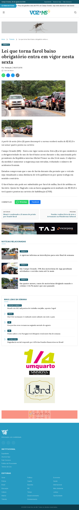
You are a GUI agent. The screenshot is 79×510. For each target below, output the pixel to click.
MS (28, 488)
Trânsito (12, 39)
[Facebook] (8, 443)
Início (3, 39)
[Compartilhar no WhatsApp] (3, 75)
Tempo (29, 492)
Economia (56, 477)
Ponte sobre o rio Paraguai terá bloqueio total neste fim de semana (33, 334)
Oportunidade (57, 496)
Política (29, 477)
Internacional (57, 485)
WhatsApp (23, 202)
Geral (3, 477)
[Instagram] (3, 443)
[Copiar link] (17, 75)
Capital (29, 481)
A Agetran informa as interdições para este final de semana (47, 255)
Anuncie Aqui (57, 2)
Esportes (30, 485)
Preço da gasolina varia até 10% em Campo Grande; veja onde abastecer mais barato (46, 5)
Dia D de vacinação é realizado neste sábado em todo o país (31, 317)
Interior (4, 496)
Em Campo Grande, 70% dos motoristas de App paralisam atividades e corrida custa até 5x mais (46, 270)
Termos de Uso (7, 467)
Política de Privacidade (9, 463)
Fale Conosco (67, 2)
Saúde (55, 481)
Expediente (47, 2)
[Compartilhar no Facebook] (8, 75)
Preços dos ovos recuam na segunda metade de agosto (29, 325)
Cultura (4, 492)
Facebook (35, 202)
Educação (5, 488)
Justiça (55, 492)
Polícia (4, 481)
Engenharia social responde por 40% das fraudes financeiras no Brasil (35, 342)
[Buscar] (75, 12)
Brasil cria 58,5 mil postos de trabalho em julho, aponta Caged (31, 308)
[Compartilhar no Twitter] (13, 75)
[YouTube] (13, 443)
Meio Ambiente (58, 488)
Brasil (3, 485)
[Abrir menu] (4, 12)
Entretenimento (32, 499)
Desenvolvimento (33, 496)
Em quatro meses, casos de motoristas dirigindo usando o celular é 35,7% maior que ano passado (46, 284)
